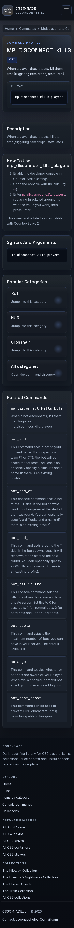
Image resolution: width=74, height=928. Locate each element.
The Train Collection (17, 891)
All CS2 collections (16, 897)
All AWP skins (12, 834)
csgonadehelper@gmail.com (37, 919)
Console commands (17, 804)
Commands (27, 29)
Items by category (15, 797)
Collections (10, 811)
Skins (6, 791)
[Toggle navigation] (66, 10)
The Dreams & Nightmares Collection (30, 877)
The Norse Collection (18, 884)
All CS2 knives (13, 841)
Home (9, 29)
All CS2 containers (16, 847)
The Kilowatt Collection (19, 870)
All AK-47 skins (13, 827)
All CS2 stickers (14, 854)
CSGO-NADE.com (15, 911)
